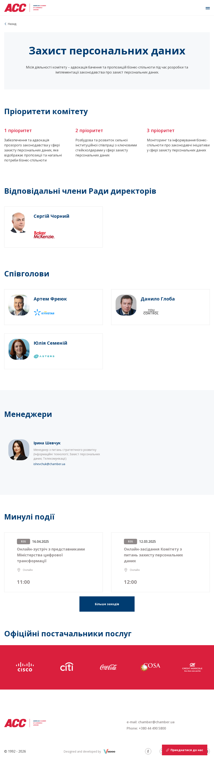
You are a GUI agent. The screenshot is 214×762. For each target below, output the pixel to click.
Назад (12, 24)
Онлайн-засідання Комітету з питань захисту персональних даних (153, 555)
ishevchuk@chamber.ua (49, 464)
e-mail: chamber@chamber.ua (151, 722)
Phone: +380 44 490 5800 (146, 728)
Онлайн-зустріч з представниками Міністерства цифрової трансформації (51, 555)
